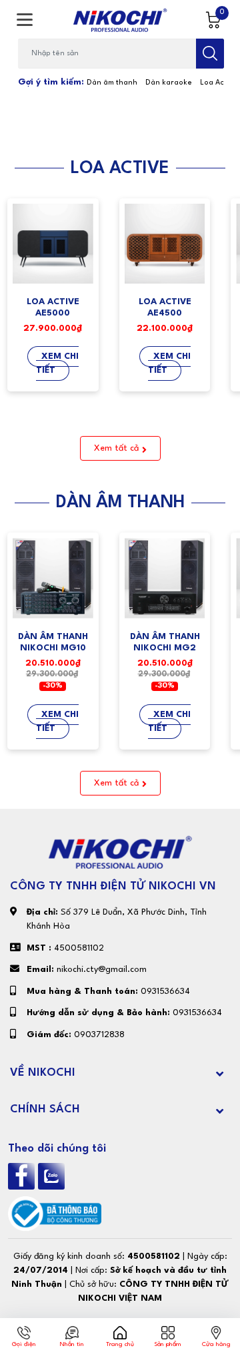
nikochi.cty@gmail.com (102, 969)
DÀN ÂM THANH (120, 502)
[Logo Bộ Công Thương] (54, 1213)
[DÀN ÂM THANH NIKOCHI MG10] (53, 578)
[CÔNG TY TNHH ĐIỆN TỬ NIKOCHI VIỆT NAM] (120, 20)
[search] (210, 54)
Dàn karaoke (168, 83)
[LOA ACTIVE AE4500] (165, 244)
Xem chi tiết (57, 363)
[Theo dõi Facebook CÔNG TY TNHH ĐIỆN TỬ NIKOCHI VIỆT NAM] (23, 1176)
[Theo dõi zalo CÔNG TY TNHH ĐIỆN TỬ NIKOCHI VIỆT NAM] (53, 1176)
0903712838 (99, 1034)
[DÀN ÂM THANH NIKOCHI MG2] (165, 578)
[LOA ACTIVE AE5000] (53, 244)
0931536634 (165, 991)
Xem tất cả (116, 448)
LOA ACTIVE (120, 168)
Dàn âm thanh (112, 83)
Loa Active (218, 83)
